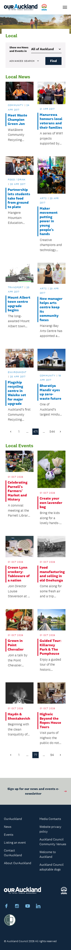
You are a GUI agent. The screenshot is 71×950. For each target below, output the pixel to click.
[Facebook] (6, 906)
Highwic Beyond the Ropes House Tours (50, 720)
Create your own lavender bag (51, 502)
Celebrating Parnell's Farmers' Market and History (17, 491)
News (7, 827)
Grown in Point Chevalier (16, 645)
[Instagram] (17, 906)
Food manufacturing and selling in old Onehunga (51, 573)
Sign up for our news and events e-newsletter (33, 791)
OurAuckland (13, 819)
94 (52, 755)
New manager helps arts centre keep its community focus (51, 309)
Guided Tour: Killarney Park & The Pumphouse (50, 647)
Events (8, 835)
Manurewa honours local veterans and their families (51, 121)
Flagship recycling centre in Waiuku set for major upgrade (17, 393)
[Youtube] (27, 906)
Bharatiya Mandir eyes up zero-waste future (50, 392)
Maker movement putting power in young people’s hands (49, 221)
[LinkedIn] (38, 906)
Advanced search (22, 61)
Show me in (18, 49)
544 (52, 432)
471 (35, 432)
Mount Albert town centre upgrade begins (19, 303)
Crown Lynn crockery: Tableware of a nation (19, 573)
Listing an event (15, 842)
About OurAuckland (17, 863)
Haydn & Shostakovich (19, 716)
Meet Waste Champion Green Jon (17, 119)
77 (35, 755)
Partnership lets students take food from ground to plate (19, 198)
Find (53, 61)
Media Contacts (50, 819)
